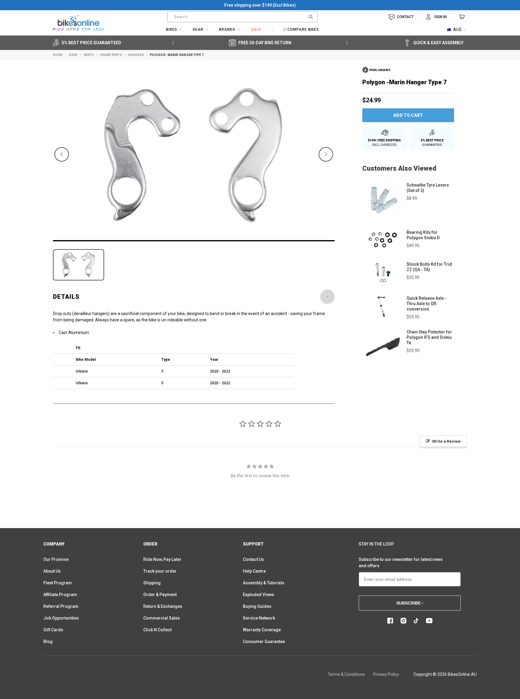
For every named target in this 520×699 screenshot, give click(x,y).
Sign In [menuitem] (440, 17)
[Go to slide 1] (194, 240)
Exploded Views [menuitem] (258, 594)
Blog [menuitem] (48, 641)
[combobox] (242, 16)
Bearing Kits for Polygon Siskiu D (423, 235)
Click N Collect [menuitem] (157, 629)
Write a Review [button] (446, 441)
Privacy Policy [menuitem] (386, 674)
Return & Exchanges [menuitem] (162, 606)
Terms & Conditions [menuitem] (346, 674)
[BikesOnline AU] (78, 23)
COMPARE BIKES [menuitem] (303, 29)
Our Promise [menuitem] (56, 559)
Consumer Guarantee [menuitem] (264, 641)
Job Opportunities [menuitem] (61, 618)
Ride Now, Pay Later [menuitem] (162, 559)
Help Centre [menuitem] (254, 571)
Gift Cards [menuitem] (53, 629)
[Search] (311, 16)
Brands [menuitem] (227, 29)
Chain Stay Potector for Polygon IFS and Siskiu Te (429, 337)
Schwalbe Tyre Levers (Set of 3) (428, 188)
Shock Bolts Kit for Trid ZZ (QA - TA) (429, 267)
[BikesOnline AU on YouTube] (429, 620)
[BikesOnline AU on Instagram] (404, 621)
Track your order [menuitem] (160, 571)
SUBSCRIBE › (409, 603)
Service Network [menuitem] (259, 618)
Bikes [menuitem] (171, 29)
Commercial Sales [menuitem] (161, 618)
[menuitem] (436, 17)
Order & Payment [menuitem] (160, 594)
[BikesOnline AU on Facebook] (390, 621)
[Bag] (462, 16)
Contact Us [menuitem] (253, 559)
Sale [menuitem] (256, 29)
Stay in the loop (376, 544)
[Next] (326, 154)
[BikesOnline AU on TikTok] (416, 620)
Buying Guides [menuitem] (257, 606)
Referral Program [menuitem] (61, 606)
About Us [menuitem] (52, 571)
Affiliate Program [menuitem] (60, 594)
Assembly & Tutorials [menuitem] (263, 582)
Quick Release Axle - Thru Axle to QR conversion (427, 303)
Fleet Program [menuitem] (57, 582)
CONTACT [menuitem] (405, 17)
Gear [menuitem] (198, 29)
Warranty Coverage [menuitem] (262, 629)
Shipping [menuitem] (152, 582)
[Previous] (61, 154)
